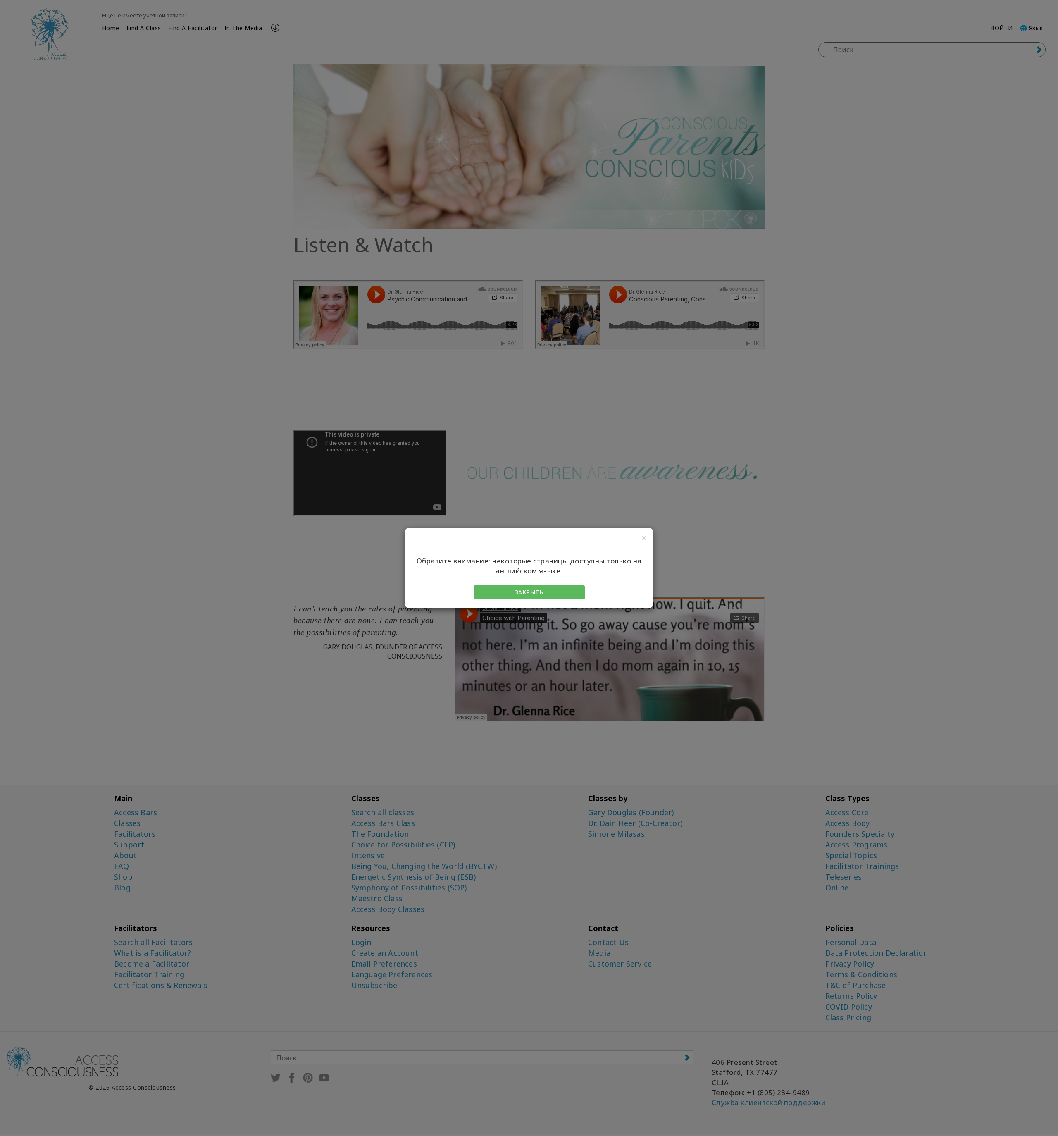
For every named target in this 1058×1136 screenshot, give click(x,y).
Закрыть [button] (529, 592)
